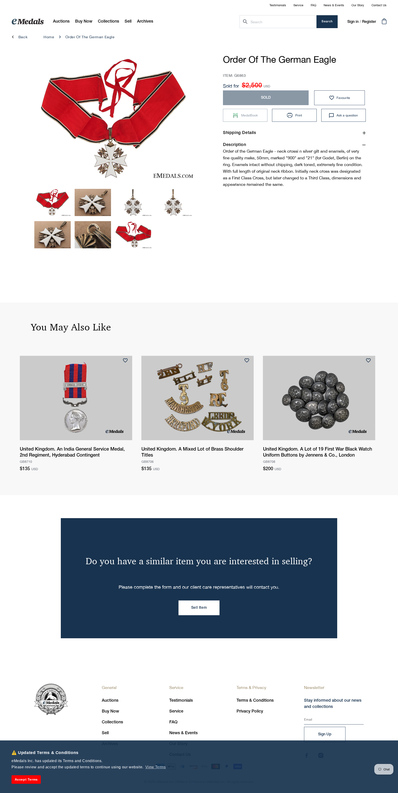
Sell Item (199, 607)
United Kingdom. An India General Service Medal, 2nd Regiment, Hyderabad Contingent (72, 452)
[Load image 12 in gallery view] (52, 235)
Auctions (110, 700)
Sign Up (324, 734)
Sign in (353, 22)
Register (369, 22)
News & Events (334, 5)
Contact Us (379, 5)
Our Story (357, 5)
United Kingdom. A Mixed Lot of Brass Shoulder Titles (192, 452)
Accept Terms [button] (26, 779)
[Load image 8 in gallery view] (52, 202)
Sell (105, 733)
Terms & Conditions (255, 700)
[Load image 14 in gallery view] (133, 235)
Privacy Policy (250, 711)
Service (298, 5)
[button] (83, 21)
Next (183, 120)
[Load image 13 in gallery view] (93, 235)
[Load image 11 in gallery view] (173, 202)
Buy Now (110, 711)
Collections (112, 722)
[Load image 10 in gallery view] (133, 202)
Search (327, 21)
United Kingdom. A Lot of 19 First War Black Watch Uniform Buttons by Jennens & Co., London (317, 452)
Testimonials (277, 5)
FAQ (313, 5)
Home (49, 37)
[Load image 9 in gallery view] (93, 202)
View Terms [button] (155, 767)
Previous (42, 120)
